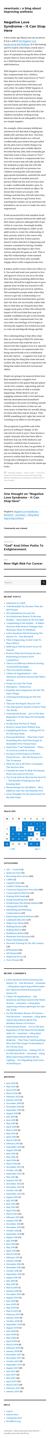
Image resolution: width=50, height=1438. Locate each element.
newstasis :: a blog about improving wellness (22, 10)
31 (37, 844)
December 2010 (13, 1264)
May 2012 (10, 1207)
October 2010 (12, 1271)
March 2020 (12, 1093)
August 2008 (12, 1328)
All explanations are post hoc (20, 613)
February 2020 (13, 1096)
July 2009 (10, 1301)
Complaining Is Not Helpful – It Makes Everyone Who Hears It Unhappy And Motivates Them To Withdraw (25, 626)
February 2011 (12, 1257)
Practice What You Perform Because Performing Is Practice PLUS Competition (23, 656)
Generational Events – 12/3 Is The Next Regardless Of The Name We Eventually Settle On (25, 717)
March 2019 (11, 1130)
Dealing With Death (15, 896)
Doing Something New (17, 899)
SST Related (12, 953)
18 (43, 834)
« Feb (12, 849)
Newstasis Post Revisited (18, 936)
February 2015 (13, 1143)
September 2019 (13, 1110)
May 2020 (11, 1086)
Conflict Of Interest (15, 886)
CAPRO (9, 879)
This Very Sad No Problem (19, 670)
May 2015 (10, 1133)
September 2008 (14, 1324)
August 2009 (12, 1297)
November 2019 (13, 1106)
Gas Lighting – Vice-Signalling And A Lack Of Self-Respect (25, 1060)
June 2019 (10, 1120)
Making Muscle (14, 930)
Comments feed (14, 1418)
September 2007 (14, 1364)
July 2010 (10, 1281)
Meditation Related (15, 933)
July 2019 (10, 1117)
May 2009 (11, 1308)
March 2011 (11, 1254)
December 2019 (13, 1103)
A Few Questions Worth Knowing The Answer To (25, 989)
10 (37, 829)
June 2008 (11, 1334)
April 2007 (11, 1381)
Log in (9, 1411)
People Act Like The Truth (19, 683)
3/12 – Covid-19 (13, 869)
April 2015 (11, 1137)
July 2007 (10, 1371)
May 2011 (10, 1247)
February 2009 (13, 1314)
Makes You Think (15, 923)
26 (7, 844)
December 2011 (13, 1224)
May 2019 (10, 1123)
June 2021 (10, 1083)
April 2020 (11, 1090)
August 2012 (12, 1197)
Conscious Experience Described (22, 889)
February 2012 (13, 1217)
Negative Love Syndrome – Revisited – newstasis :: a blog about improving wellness (22, 514)
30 (31, 844)
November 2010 (13, 1267)
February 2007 (13, 1388)
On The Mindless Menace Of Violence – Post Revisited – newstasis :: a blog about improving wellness (26, 1016)
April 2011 (11, 1251)
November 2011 (13, 1227)
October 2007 (12, 1361)
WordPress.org (13, 1421)
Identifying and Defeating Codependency (27, 478)
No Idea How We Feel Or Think (21, 723)
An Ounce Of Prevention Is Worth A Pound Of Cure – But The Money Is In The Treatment (24, 757)
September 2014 (13, 1147)
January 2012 (12, 1220)
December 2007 (13, 1354)
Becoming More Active (17, 876)
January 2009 (12, 1318)
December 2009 (14, 1294)
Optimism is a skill (15, 603)
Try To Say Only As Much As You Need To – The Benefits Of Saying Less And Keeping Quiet (26, 780)
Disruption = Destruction (18, 687)
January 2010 (12, 1291)
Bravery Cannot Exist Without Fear (23, 727)
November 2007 (14, 1358)
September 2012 (13, 1194)
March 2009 (12, 1311)
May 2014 (10, 1157)
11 (43, 829)
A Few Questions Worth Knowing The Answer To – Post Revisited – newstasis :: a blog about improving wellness (26, 983)
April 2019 (11, 1127)
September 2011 (13, 1234)
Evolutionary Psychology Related (22, 903)
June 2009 (11, 1304)
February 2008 (13, 1348)
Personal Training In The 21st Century (25, 943)
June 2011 (10, 1244)
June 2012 (10, 1204)
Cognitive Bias (13, 883)
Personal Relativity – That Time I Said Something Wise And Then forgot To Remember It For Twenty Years (24, 740)
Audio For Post (13, 873)
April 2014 (11, 1160)
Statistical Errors (14, 956)
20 (13, 839)
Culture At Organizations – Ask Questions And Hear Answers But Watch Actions (25, 676)
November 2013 (13, 1167)
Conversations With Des (18, 893)
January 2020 (12, 1100)
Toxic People (9, 480)
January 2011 (12, 1261)
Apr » (38, 849)
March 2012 (11, 1214)
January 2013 (12, 1180)
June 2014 (10, 1153)
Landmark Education (16, 920)
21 (19, 839)
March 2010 (12, 1287)
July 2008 (10, 1331)
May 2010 (10, 1284)
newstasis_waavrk (15, 473)
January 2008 (12, 1351)
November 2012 (13, 1187)
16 (31, 834)
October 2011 (12, 1230)
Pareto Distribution (15, 940)
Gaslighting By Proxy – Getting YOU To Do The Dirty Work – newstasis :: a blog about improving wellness (25, 1053)
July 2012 (10, 1200)
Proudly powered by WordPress (16, 1433)
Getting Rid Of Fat (14, 906)
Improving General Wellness (20, 916)
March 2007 (12, 1385)
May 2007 (11, 1378)
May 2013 (10, 1177)
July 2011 (10, 1240)
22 (25, 839)
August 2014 (12, 1150)
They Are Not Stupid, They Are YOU (23, 703)
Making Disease (14, 926)
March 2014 (11, 1163)
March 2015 (11, 1140)
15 (25, 834)
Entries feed (12, 1414)
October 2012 (12, 1190)
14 (19, 834)
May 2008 (11, 1338)
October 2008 (12, 1321)
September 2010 (14, 1274)
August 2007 (12, 1368)
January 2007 (12, 1391)
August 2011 (11, 1237)
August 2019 (12, 1113)
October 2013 (12, 1170)
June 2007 (11, 1375)
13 (13, 834)
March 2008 (12, 1344)
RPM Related (12, 950)
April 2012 (11, 1210)
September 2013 (13, 1173)
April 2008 (11, 1341)
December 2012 (13, 1184)
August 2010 (12, 1277)
